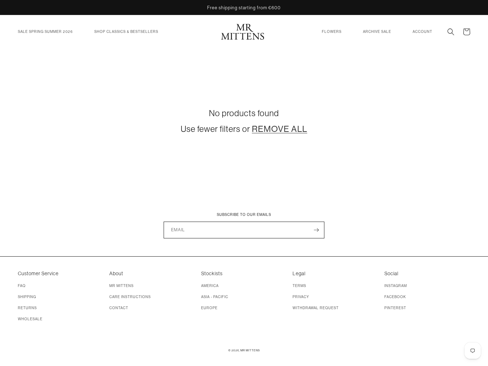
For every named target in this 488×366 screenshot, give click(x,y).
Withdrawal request (316, 308)
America (210, 285)
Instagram (395, 285)
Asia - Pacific (214, 297)
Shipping (27, 297)
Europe (209, 308)
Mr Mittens (121, 285)
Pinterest (395, 308)
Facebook (395, 297)
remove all (279, 128)
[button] (45, 32)
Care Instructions (130, 297)
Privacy (301, 297)
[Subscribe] (316, 230)
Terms (299, 285)
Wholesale (30, 319)
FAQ (22, 285)
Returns (27, 308)
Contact (118, 308)
